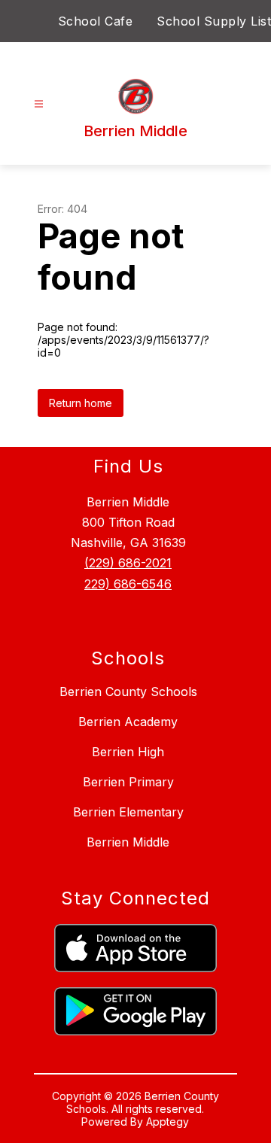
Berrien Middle (128, 842)
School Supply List (214, 21)
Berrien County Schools (128, 691)
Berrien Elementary (128, 811)
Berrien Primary (128, 781)
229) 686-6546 (128, 583)
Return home (80, 403)
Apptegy (167, 1121)
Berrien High (128, 751)
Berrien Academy (128, 721)
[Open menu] (38, 104)
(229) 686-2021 (128, 562)
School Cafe (95, 21)
